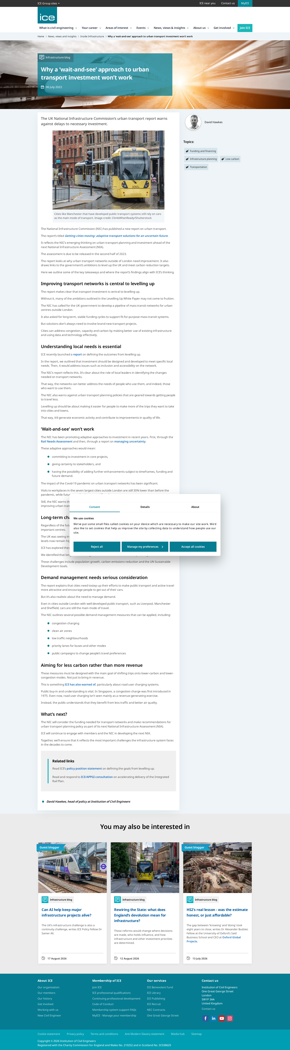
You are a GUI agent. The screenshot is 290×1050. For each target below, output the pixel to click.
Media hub (178, 1034)
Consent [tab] (94, 507)
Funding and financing (203, 151)
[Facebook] (205, 1018)
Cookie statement (49, 1034)
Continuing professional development (116, 998)
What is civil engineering (56, 28)
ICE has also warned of (80, 684)
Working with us (48, 1010)
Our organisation (48, 987)
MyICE (245, 3)
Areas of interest (117, 28)
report (77, 354)
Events (141, 28)
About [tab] (195, 507)
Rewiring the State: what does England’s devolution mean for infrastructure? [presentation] (140, 915)
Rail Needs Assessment (56, 441)
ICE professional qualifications (111, 993)
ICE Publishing (156, 998)
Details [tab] (145, 507)
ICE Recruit (154, 1004)
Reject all (97, 547)
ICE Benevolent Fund (160, 987)
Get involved (222, 28)
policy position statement (84, 768)
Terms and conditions (104, 1034)
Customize (145, 547)
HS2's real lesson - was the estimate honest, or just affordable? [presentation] (217, 912)
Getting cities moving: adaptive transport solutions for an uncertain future (116, 236)
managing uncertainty (130, 441)
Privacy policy (75, 1034)
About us (199, 28)
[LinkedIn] (213, 1018)
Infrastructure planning (203, 159)
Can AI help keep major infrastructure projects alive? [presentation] (66, 912)
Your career (90, 28)
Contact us (228, 3)
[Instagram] (230, 1018)
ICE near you (207, 3)
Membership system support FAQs (114, 1010)
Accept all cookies (193, 547)
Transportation (198, 167)
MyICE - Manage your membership (114, 1015)
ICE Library (154, 993)
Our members (46, 993)
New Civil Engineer (49, 1015)
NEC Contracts (156, 1010)
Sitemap (196, 1034)
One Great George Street (163, 1015)
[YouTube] (222, 1018)
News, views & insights (169, 28)
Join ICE (245, 28)
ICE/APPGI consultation (97, 777)
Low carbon (232, 159)
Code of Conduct (103, 1004)
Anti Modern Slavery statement (144, 1034)
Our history (45, 998)
